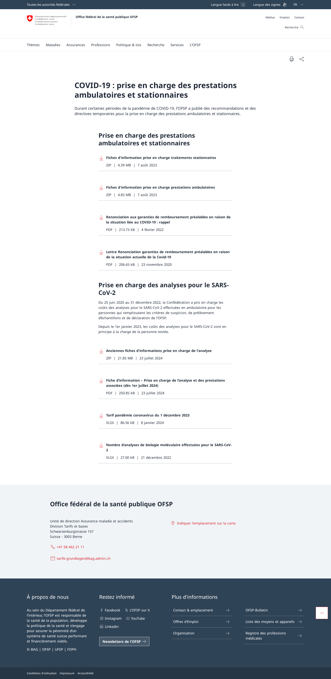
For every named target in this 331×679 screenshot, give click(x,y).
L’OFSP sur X (140, 610)
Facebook (112, 610)
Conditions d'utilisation (42, 673)
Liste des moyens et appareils (270, 621)
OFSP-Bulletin (257, 610)
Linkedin (112, 626)
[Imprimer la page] (292, 58)
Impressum (67, 673)
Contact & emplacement (193, 610)
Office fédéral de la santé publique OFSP (107, 17)
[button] (33, 45)
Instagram (113, 618)
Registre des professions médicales (266, 636)
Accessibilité (85, 673)
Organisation (183, 633)
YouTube (138, 618)
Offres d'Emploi (185, 621)
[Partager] (301, 59)
